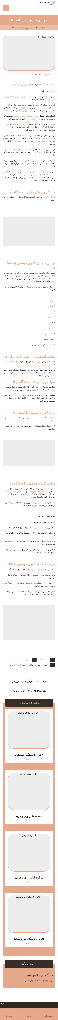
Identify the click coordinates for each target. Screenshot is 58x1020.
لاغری (28, 660)
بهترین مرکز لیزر (18, 97)
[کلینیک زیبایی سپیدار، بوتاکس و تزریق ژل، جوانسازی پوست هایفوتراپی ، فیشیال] (44, 6)
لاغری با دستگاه (34, 665)
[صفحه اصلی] (50, 28)
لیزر (38, 119)
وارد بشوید (28, 980)
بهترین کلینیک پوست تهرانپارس (26, 116)
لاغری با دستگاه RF (46, 84)
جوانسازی (32, 119)
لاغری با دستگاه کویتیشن (17, 665)
